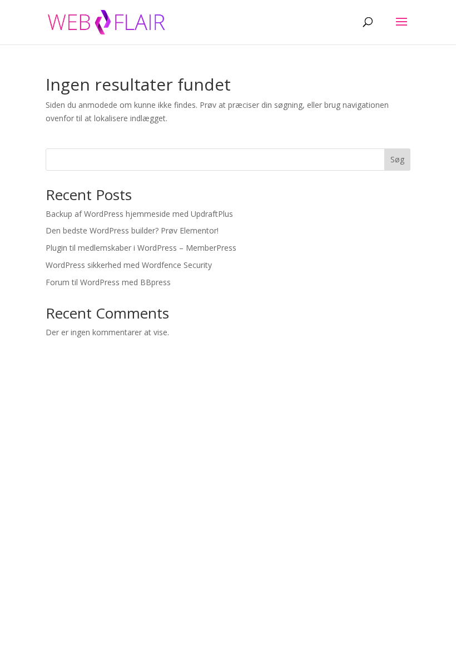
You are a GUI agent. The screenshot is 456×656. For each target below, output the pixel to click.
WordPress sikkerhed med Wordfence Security (129, 265)
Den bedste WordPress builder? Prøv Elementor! (132, 230)
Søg (397, 159)
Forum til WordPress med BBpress (108, 282)
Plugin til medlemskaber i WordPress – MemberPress (141, 247)
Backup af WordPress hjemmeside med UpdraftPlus (139, 213)
